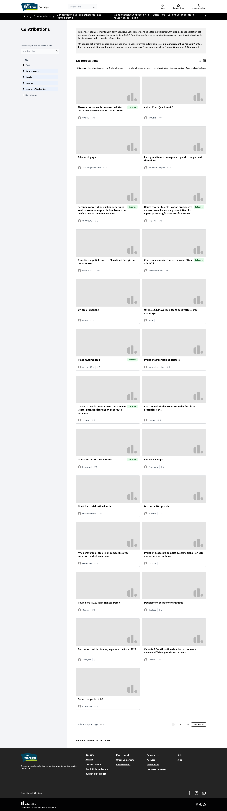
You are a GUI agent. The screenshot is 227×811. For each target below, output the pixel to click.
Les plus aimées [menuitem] (161, 68)
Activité (151, 759)
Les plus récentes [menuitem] (96, 68)
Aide (179, 759)
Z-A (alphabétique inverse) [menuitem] (139, 68)
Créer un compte (125, 759)
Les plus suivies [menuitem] (177, 68)
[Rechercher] (93, 6)
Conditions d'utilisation (31, 793)
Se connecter (123, 764)
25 (100, 724)
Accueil (89, 759)
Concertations (42, 16)
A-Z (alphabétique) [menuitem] (115, 68)
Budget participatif (96, 773)
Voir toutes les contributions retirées (94, 740)
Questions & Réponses (186, 47)
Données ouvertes (156, 769)
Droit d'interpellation (97, 769)
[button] (25, 60)
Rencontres (153, 764)
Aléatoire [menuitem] (81, 68)
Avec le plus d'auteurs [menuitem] (196, 68)
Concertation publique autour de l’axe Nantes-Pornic (79, 16)
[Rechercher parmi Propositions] (57, 51)
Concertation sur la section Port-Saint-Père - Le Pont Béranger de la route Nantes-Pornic (154, 16)
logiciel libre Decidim (47, 807)
